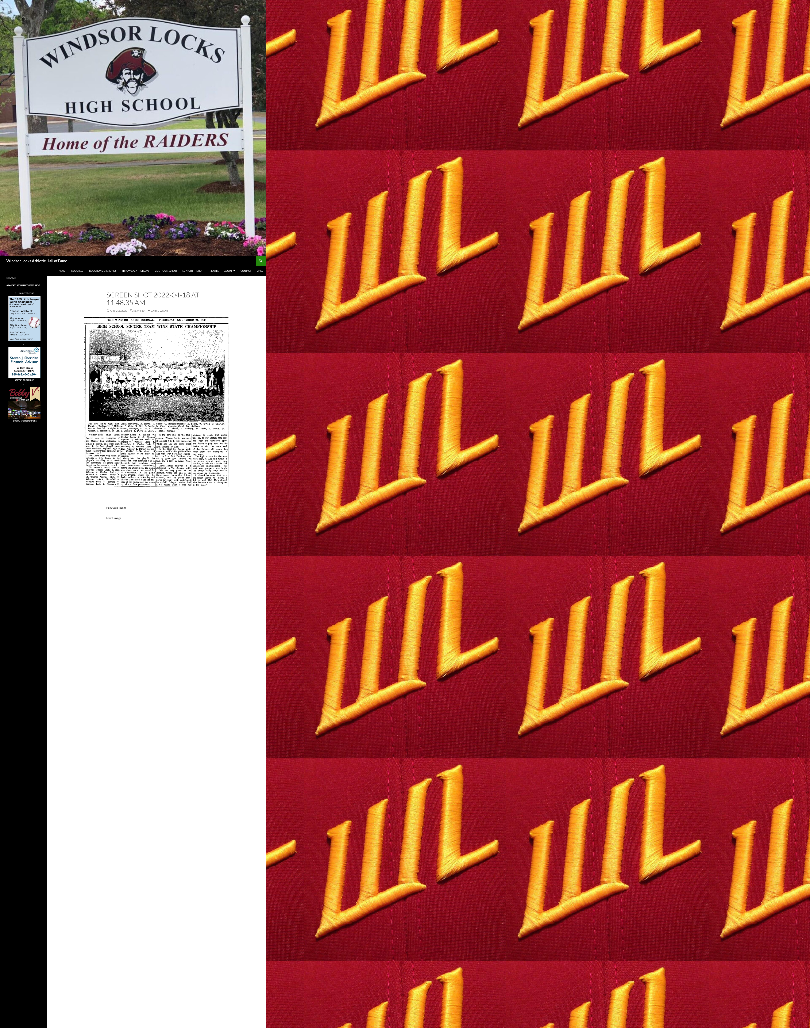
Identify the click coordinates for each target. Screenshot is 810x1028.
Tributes (213, 270)
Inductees (77, 270)
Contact (245, 270)
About (228, 270)
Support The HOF (192, 270)
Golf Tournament (166, 270)
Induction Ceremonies (102, 270)
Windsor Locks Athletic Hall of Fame (36, 260)
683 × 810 (138, 310)
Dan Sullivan (159, 310)
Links (260, 270)
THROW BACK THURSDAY (135, 270)
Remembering (26, 292)
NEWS (62, 270)
